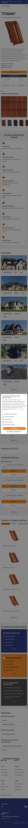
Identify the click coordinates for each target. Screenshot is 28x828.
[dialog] (14, 414)
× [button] (25, 395)
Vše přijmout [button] (14, 428)
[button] (14, 431)
